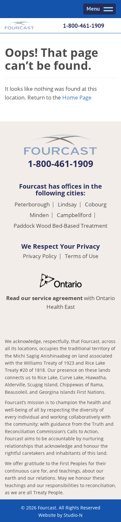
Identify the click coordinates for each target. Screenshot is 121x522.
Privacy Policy (40, 256)
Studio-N (73, 515)
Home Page (77, 97)
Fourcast (19, 26)
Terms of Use (81, 256)
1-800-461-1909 (83, 25)
